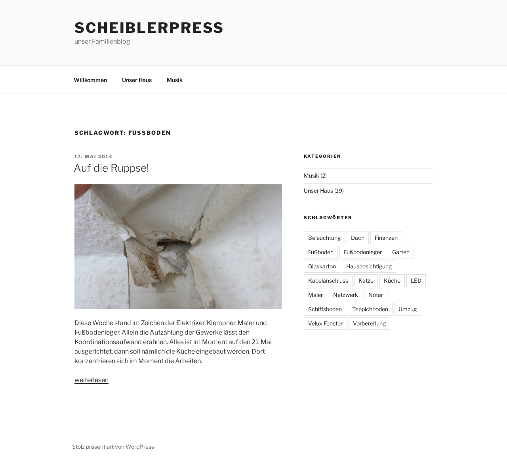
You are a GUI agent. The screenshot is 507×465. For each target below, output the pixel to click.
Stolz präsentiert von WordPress (113, 446)
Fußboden (321, 252)
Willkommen (90, 80)
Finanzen (386, 237)
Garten (401, 252)
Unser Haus (137, 80)
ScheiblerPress (149, 27)
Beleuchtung (324, 237)
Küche (392, 280)
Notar (375, 294)
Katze (366, 280)
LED (416, 280)
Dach (357, 237)
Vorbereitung (369, 323)
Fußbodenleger (363, 252)
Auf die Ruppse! (111, 168)
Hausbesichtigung (369, 266)
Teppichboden (370, 309)
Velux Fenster (325, 323)
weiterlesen (91, 380)
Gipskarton (322, 266)
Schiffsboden (325, 309)
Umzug (407, 309)
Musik (175, 80)
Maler (315, 294)
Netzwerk (345, 294)
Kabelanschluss (328, 280)
